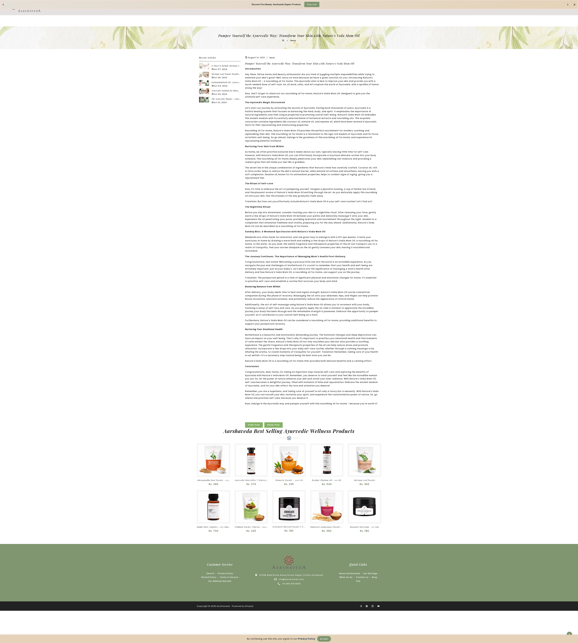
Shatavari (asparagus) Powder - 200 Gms (326, 527)
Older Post (254, 424)
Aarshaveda (223, 606)
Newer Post (273, 424)
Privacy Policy (225, 573)
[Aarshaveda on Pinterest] (367, 606)
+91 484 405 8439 (291, 583)
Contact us (362, 577)
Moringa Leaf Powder (364, 480)
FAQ (358, 581)
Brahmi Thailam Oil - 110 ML (327, 480)
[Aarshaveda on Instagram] (372, 606)
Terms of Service (229, 577)
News (293, 40)
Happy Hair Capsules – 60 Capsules (213, 527)
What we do (346, 577)
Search (210, 573)
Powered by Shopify (242, 606)
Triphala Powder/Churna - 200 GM (251, 527)
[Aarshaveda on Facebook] (361, 606)
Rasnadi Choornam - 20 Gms (364, 527)
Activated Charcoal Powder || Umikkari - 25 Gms (289, 527)
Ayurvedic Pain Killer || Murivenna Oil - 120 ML (251, 480)
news (272, 57)
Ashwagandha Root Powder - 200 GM (213, 480)
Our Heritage (370, 573)
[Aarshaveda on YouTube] (378, 606)
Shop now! (312, 4)
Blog (374, 577)
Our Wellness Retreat (219, 581)
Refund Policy (208, 577)
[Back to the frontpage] (283, 40)
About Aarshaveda (349, 573)
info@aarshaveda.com (291, 579)
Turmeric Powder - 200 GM (289, 480)
